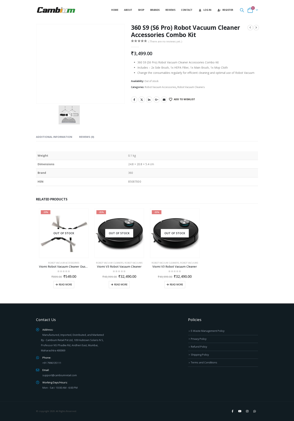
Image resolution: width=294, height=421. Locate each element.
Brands (155, 10)
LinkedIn (149, 99)
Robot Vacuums (133, 262)
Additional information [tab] (54, 137)
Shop (141, 10)
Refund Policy (199, 346)
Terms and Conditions (204, 362)
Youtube (240, 411)
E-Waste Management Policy (207, 331)
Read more (65, 284)
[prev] (250, 27)
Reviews (170, 10)
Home (114, 10)
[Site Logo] (56, 10)
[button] (242, 10)
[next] (256, 27)
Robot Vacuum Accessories (160, 87)
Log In (207, 10)
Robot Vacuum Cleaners (191, 87)
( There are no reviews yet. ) (165, 41)
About (128, 10)
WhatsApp (255, 411)
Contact (186, 10)
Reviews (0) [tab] (86, 137)
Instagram (247, 411)
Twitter (141, 99)
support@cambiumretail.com (59, 375)
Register (227, 10)
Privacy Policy (198, 339)
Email (164, 99)
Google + (156, 99)
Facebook (134, 99)
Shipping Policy (200, 354)
